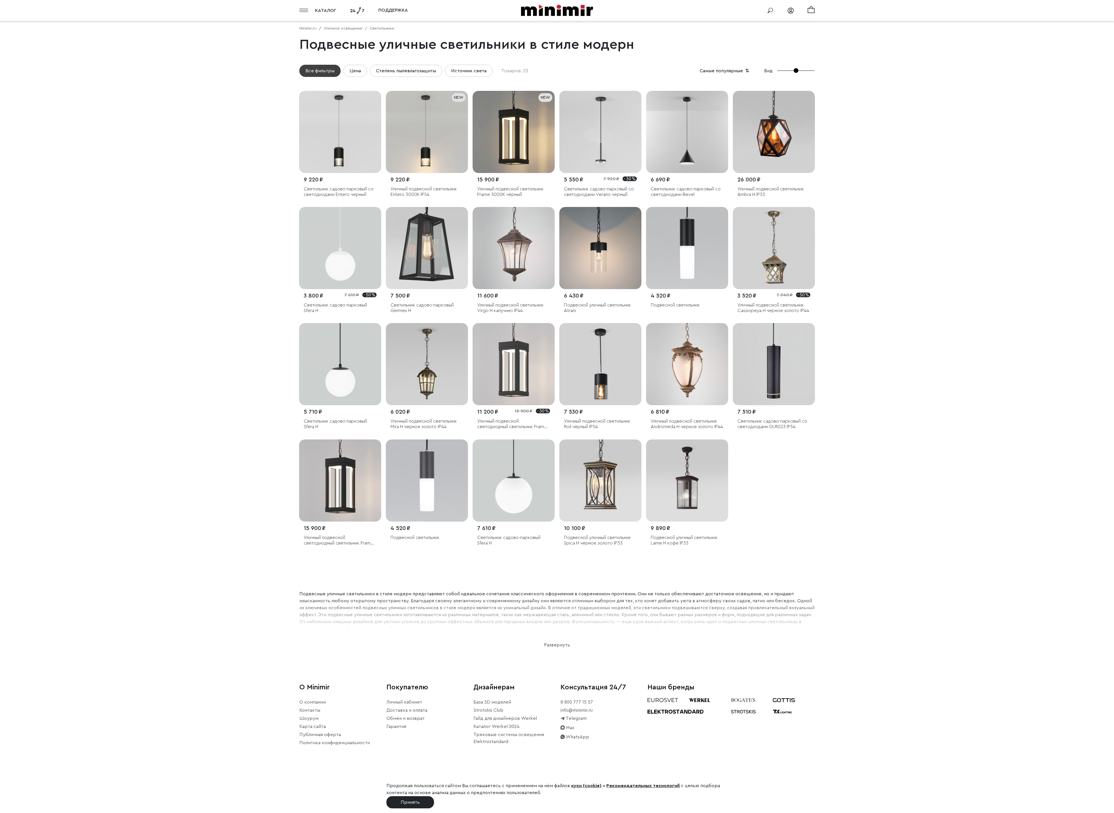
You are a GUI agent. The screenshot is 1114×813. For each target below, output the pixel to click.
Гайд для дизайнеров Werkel (505, 718)
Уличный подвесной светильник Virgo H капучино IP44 (510, 308)
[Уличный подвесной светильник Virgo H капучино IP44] (514, 248)
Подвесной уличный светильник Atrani (597, 308)
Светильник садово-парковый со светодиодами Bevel (686, 192)
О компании (312, 702)
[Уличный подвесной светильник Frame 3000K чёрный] (514, 132)
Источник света (469, 70)
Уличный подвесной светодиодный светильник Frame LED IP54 (512, 424)
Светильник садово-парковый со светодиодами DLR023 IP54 (772, 424)
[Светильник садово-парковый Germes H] (427, 248)
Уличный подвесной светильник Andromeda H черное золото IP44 (687, 424)
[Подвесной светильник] (687, 248)
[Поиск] (770, 10)
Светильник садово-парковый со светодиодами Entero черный (339, 192)
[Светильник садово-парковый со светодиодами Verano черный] (600, 132)
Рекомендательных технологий (643, 785)
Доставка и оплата (406, 710)
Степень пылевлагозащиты (406, 70)
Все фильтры (319, 70)
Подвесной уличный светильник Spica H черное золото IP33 (597, 540)
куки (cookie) (586, 785)
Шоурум (309, 718)
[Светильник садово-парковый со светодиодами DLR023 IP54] (774, 364)
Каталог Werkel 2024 (496, 726)
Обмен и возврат (405, 718)
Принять (410, 802)
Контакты (309, 710)
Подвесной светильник (675, 305)
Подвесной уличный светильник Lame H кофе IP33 (684, 540)
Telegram (576, 718)
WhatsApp (577, 737)
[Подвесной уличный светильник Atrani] (600, 248)
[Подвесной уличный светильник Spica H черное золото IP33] (600, 480)
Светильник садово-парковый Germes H (422, 308)
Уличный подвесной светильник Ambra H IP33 (770, 192)
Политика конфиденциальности (334, 742)
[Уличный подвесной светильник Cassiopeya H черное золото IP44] (774, 248)
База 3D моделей (492, 702)
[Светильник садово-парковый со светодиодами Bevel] (687, 132)
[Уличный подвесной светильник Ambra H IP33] (774, 132)
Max (569, 727)
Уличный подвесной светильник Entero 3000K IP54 (423, 192)
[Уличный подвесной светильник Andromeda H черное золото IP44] (687, 364)
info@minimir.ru (576, 710)
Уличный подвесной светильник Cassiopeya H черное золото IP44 (773, 308)
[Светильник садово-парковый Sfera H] (340, 248)
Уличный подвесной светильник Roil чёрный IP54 (597, 424)
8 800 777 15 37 (576, 702)
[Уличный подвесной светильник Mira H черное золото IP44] (427, 364)
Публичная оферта (320, 734)
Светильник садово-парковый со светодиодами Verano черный (599, 192)
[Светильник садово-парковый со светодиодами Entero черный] (340, 132)
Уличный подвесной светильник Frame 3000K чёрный (510, 192)
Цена (355, 70)
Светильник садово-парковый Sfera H (335, 308)
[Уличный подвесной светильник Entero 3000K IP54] (427, 132)
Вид (768, 70)
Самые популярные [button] (725, 70)
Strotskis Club (488, 710)
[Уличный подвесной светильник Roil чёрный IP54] (600, 364)
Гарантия (396, 726)
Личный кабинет (404, 702)
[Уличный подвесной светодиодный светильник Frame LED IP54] (514, 364)
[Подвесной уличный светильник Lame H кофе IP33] (687, 480)
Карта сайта (312, 726)
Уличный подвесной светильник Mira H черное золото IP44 (423, 424)
